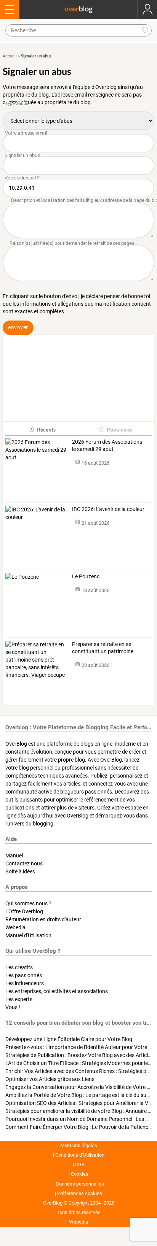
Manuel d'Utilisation (28, 935)
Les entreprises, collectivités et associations (56, 991)
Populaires (119, 429)
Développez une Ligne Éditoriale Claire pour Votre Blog (68, 1039)
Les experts (18, 999)
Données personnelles (80, 1184)
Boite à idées (20, 871)
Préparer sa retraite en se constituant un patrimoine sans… (102, 648)
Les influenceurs (24, 983)
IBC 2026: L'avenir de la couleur (108, 509)
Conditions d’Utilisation (79, 1155)
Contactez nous (24, 863)
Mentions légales (78, 1145)
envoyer (18, 327)
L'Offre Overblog (24, 911)
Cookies (79, 1174)
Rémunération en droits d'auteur (43, 919)
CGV (80, 1164)
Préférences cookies (79, 1193)
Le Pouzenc (85, 576)
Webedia (15, 927)
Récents (46, 429)
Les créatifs (19, 967)
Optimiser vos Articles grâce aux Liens (50, 1079)
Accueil (10, 56)
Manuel (14, 855)
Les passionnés (23, 975)
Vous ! (12, 1007)
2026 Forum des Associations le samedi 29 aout (107, 445)
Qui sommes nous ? (28, 903)
